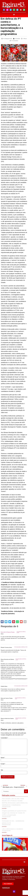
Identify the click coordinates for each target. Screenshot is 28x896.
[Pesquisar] (26, 791)
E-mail (3, 763)
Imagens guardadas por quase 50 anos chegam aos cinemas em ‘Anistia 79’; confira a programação (14, 813)
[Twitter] (10, 10)
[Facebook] (4, 10)
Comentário (4, 738)
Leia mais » (4, 808)
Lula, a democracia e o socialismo (12, 829)
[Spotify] (24, 10)
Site (2, 770)
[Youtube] (21, 10)
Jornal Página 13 (7, 835)
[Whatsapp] (14, 10)
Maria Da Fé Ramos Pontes (7, 632)
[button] (14, 14)
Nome (3, 757)
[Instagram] (7, 10)
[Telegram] (17, 10)
